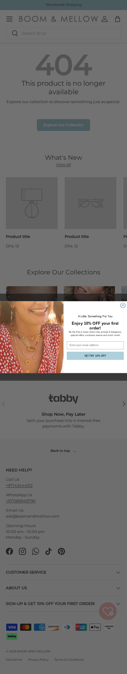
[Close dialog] (123, 305)
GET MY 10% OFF (95, 355)
